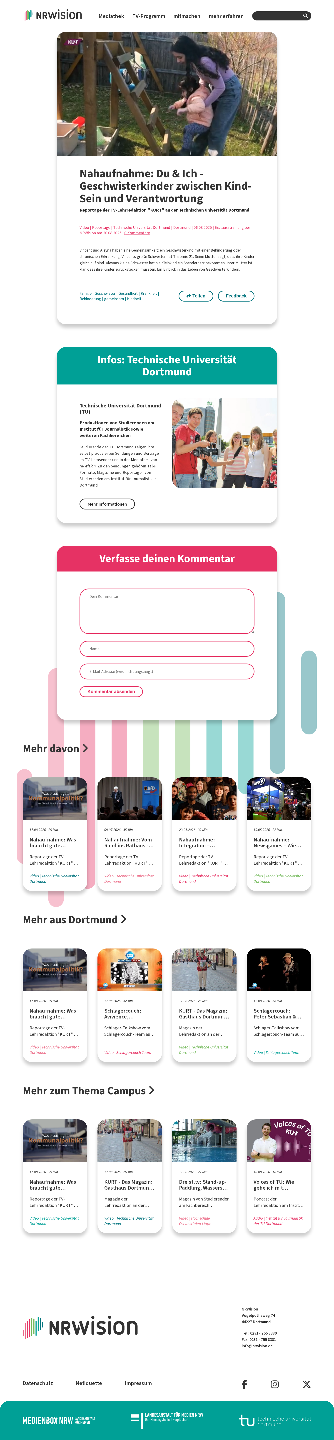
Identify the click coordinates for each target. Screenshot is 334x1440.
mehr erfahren (226, 16)
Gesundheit (128, 293)
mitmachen (186, 16)
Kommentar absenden (111, 691)
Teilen (198, 295)
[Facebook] (244, 1385)
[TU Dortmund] (275, 1420)
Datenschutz (38, 1383)
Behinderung (221, 250)
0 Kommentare (137, 233)
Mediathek (111, 16)
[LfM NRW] (167, 1420)
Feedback (236, 295)
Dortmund (182, 227)
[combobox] (281, 15)
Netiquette (89, 1383)
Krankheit (149, 293)
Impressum (138, 1383)
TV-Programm (148, 16)
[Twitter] (306, 1385)
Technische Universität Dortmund (141, 227)
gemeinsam (114, 299)
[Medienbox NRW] (59, 1420)
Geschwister (105, 293)
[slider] (152, 152)
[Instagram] (275, 1385)
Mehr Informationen (107, 504)
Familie (86, 293)
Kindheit (134, 299)
